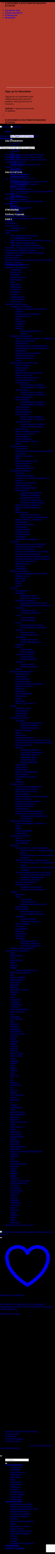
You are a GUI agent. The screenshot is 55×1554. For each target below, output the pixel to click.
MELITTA (9, 199)
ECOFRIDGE (16, 1019)
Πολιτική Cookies (13, 1441)
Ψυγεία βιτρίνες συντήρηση (32, 387)
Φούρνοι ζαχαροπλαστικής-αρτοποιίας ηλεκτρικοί (32, 878)
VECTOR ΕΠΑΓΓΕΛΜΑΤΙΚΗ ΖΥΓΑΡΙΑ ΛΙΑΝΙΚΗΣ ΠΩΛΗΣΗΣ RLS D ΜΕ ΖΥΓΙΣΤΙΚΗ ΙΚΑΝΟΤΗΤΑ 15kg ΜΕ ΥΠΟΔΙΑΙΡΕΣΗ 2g (26, 1306)
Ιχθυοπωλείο (16, 279)
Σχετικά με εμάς (12, 10)
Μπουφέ (19, 747)
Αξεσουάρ (14, 206)
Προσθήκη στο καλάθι (10, 1314)
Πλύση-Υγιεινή (16, 784)
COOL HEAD (16, 1004)
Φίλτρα (18, 360)
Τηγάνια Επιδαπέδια (24, 654)
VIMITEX (14, 1215)
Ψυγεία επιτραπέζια (24, 397)
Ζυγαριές (13, 203)
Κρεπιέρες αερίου (28, 919)
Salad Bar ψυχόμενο (29, 728)
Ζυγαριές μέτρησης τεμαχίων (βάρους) (32, 559)
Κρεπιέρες (20, 916)
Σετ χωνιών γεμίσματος (30, 500)
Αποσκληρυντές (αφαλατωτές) (34, 816)
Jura (7, 179)
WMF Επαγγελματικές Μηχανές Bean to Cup (30, 240)
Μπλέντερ (19, 688)
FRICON (14, 1051)
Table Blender (16, 172)
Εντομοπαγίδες (22, 794)
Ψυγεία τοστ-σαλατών (25, 434)
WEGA (13, 1218)
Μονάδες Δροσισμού (24, 355)
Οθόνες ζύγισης (22, 564)
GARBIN (14, 1061)
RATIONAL (15, 1142)
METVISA (14, 1117)
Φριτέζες (19, 662)
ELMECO (14, 1024)
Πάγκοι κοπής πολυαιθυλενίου (34, 517)
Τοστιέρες (19, 931)
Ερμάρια (19, 311)
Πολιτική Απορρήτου (14, 1439)
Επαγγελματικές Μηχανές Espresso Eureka (24, 253)
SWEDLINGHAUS (18, 1183)
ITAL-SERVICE (17, 1095)
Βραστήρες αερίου (28, 595)
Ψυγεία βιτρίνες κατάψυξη (32, 385)
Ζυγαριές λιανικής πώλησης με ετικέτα (32, 556)
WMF (7, 233)
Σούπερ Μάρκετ (16, 166)
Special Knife (16, 169)
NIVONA (9, 204)
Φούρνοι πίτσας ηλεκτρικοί (32, 889)
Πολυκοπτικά (21, 527)
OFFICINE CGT (17, 1127)
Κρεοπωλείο (15, 289)
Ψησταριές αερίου (28, 941)
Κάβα (12, 282)
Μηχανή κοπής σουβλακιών (27, 505)
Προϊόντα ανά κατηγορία (16, 304)
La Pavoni (9, 194)
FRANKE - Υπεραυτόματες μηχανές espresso (25, 159)
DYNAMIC (15, 1017)
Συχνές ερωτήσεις (14, 13)
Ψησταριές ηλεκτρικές (30, 943)
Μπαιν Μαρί (20, 637)
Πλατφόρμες (20, 568)
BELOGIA (14, 985)
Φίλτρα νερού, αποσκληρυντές (29, 813)
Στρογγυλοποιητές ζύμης (26, 461)
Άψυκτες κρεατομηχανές (31, 493)
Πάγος (12, 191)
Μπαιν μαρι (20, 578)
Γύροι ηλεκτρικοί (27, 902)
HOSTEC (14, 1075)
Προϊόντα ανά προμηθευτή (26, 136)
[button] (10, 18)
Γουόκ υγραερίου (28, 620)
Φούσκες (19, 328)
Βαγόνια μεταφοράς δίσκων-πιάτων (31, 573)
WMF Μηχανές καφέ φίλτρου (23, 243)
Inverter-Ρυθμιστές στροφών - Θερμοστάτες (34, 338)
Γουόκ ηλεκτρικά (27, 617)
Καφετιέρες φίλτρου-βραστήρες (29, 684)
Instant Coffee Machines (26, 970)
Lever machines (17, 196)
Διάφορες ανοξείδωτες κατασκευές (30, 309)
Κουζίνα (14, 588)
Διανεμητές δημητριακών (31, 752)
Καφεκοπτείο (16, 287)
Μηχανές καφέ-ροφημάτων (22, 671)
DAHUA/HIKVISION (19, 1009)
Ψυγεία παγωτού (23, 422)
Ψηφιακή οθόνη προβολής (22, 948)
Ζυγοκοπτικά (21, 448)
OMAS (13, 1129)
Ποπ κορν (19, 926)
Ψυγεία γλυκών (22, 390)
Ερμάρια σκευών (23, 316)
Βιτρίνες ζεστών (22, 576)
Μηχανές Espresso (13, 262)
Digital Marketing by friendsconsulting (34, 1453)
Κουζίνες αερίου (27, 632)
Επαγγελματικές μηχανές (26, 184)
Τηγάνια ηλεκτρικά (28, 659)
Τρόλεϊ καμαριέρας (23, 831)
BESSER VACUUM (19, 990)
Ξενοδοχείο (15, 292)
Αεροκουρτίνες (22, 343)
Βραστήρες (20, 593)
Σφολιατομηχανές (23, 463)
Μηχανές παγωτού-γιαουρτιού (28, 373)
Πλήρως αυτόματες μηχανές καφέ (25, 164)
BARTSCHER (16, 980)
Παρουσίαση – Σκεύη (18, 193)
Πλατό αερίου (26, 649)
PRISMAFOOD (17, 1137)
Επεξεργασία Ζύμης (19, 446)
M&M (12, 1110)
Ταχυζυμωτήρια (22, 466)
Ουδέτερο (19, 644)
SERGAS (14, 1166)
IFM (12, 1080)
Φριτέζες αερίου (27, 664)
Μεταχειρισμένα (12, 257)
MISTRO (14, 1120)
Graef (7, 167)
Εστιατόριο (14, 145)
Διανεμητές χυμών (28, 757)
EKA (12, 1022)
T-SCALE (14, 1186)
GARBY (14, 1063)
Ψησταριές (20, 938)
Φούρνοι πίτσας (22, 884)
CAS (12, 997)
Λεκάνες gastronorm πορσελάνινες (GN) (33, 742)
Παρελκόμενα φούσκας (30, 331)
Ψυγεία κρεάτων (22, 409)
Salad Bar (19, 720)
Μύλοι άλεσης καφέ (14, 265)
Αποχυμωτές (21, 676)
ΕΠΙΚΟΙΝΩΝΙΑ (12, 1546)
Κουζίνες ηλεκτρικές (29, 635)
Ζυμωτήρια (20, 453)
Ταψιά (18, 779)
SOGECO (14, 1178)
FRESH (13, 1049)
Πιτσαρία (14, 294)
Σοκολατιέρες (21, 696)
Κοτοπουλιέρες (22, 909)
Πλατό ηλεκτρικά (27, 652)
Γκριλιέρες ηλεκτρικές (30, 613)
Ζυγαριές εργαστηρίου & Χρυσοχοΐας (32, 551)
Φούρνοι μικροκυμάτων (26, 882)
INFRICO (14, 1083)
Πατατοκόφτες (21, 522)
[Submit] (6, 1463)
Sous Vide (20, 473)
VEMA (13, 1213)
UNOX (13, 1208)
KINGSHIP (15, 1100)
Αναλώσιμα (20, 238)
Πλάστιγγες (20, 566)
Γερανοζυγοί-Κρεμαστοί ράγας (29, 546)
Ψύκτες (18, 444)
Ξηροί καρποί (21, 764)
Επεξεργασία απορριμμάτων (28, 801)
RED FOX (14, 1144)
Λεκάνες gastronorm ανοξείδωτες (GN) (32, 740)
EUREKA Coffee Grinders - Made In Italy (23, 157)
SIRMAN (14, 1173)
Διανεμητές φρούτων (29, 755)
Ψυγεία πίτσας (21, 429)
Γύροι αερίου (26, 899)
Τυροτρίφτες (20, 537)
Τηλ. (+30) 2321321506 (40, 1446)
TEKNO (13, 1195)
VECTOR (14, 1210)
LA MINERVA (16, 1107)
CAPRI (13, 995)
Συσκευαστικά (21, 843)
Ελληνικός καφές (23, 681)
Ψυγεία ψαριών (22, 436)
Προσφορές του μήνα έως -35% (19, 1225)
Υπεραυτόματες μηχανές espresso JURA (33, 191)
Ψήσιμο (13, 892)
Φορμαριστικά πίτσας (25, 468)
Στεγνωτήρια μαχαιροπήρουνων (29, 811)
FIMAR (13, 1044)
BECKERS (15, 982)
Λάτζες (18, 319)
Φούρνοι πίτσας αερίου (30, 887)
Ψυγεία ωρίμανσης (23, 439)
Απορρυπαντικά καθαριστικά (28, 786)
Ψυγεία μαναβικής (23, 412)
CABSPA (14, 992)
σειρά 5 (18, 213)
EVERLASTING (17, 1034)
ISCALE (14, 1090)
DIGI (12, 1014)
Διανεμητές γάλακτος (29, 750)
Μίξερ (17, 458)
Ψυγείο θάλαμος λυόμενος (27, 441)
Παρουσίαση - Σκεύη (19, 718)
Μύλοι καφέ (20, 691)
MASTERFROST (18, 1115)
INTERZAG (15, 1085)
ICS (12, 1078)
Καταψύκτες (20, 370)
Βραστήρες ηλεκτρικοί (30, 598)
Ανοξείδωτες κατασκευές (21, 306)
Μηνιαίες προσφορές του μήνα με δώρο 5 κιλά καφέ (28, 260)
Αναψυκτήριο (16, 270)
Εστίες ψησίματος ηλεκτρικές (33, 627)
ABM (12, 953)
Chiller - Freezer (22, 365)
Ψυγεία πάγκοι (22, 414)
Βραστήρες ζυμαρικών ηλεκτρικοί (35, 605)
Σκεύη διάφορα (22, 774)
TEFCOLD (15, 1193)
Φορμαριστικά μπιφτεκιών (27, 539)
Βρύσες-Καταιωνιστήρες (26, 791)
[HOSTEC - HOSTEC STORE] (10, 127)
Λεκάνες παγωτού (23, 745)
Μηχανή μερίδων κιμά (30, 497)
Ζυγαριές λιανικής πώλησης (28, 554)
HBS (12, 1073)
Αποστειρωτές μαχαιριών (26, 789)
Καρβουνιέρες (21, 906)
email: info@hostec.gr (10, 1448)
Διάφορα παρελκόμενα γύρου (33, 904)
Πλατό (18, 647)
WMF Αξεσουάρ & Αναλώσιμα (23, 235)
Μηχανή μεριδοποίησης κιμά (28, 507)
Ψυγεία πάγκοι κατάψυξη (31, 417)
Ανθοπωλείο (16, 272)
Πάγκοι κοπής (21, 512)
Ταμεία (18, 828)
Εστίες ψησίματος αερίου (31, 625)
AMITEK (14, 965)
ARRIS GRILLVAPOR (20, 973)
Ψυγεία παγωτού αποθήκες (32, 424)
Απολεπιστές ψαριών (25, 475)
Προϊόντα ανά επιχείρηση (16, 267)
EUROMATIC (16, 1031)
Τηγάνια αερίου (27, 657)
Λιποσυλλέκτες (22, 808)
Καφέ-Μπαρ (15, 151)
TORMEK (9, 221)
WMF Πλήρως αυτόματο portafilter (25, 245)
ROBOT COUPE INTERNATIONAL (26, 1151)
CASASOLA (15, 1000)
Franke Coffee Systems (15, 162)
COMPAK (14, 1002)
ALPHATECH (16, 960)
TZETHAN (15, 1205)
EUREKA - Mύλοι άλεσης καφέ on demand (24, 155)
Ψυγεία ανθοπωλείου (25, 380)
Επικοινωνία (11, 15)
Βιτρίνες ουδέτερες (23, 730)
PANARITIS (15, 1132)
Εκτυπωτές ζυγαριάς (24, 549)
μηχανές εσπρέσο (18, 208)
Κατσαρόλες (20, 735)
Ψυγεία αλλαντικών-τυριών (27, 377)
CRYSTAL (15, 1007)
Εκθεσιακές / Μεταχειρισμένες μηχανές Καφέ (25, 248)
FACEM (13, 1036)
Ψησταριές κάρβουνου (30, 946)
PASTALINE (15, 1134)
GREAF (13, 1071)
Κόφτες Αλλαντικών (19, 174)
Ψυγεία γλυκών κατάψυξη (31, 392)
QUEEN (14, 1139)
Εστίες (18, 622)
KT (11, 1102)
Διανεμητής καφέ (28, 760)
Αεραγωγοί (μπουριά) (25, 341)
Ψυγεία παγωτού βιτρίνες (31, 426)
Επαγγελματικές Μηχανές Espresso (21, 250)
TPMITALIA (15, 1203)
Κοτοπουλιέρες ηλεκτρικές (32, 914)
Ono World (20, 189)
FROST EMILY (17, 1053)
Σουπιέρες (20, 581)
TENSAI (14, 1198)
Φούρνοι (14, 845)
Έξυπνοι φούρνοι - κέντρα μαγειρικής (32, 848)
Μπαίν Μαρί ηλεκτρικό (30, 642)
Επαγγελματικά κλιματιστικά (27, 353)
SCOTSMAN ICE (18, 1164)
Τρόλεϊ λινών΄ (21, 833)
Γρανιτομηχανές (22, 679)
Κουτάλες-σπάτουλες (24, 737)
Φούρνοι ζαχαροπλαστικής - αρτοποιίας (33, 872)
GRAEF (13, 1068)
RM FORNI (15, 1149)
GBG (12, 1066)
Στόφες (18, 583)
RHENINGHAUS (18, 1146)
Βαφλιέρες (20, 894)
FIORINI (14, 1046)
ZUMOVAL (15, 1222)
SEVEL (13, 1169)
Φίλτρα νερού (26, 818)
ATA (12, 975)
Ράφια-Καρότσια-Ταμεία (20, 821)
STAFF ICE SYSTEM (20, 1181)
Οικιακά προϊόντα (18, 186)
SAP (12, 1159)
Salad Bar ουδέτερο (29, 725)
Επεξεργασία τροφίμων (20, 470)
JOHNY (13, 1098)
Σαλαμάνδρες (21, 929)
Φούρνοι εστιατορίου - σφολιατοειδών (32, 860)
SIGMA (13, 1171)
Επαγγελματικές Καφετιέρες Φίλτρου (26, 201)
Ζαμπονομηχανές (23, 485)
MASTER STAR (17, 1112)
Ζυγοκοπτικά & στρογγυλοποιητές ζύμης (33, 451)
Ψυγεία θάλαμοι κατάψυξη (32, 402)
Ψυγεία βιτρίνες (22, 382)
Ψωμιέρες (19, 782)
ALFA (12, 958)
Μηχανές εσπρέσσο (24, 686)
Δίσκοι (18, 733)
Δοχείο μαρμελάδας (29, 762)
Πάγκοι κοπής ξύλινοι (30, 515)
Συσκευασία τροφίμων (19, 199)
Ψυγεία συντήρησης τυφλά (27, 431)
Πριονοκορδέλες (22, 529)
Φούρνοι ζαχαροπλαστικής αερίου (35, 875)
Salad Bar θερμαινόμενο (31, 723)
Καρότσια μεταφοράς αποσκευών (30, 823)
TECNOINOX (16, 1191)
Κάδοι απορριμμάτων (25, 804)
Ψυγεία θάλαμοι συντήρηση (32, 404)
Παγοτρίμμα (20, 715)
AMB (12, 963)
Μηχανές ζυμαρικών (24, 456)
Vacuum (19, 838)
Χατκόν (18, 586)
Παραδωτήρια (21, 769)
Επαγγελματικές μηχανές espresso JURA (28, 181)
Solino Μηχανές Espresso (17, 216)
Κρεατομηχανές (22, 490)
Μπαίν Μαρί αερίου (29, 639)
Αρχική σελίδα (6, 136)
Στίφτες (18, 698)
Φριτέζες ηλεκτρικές (29, 666)
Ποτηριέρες (20, 321)
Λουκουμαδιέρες (22, 924)
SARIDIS (14, 1161)
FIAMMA (14, 1041)
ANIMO (13, 968)
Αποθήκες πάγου (23, 708)
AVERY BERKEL (18, 977)
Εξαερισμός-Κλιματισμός (21, 336)
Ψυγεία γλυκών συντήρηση (32, 395)
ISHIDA (13, 1093)
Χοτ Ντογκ (20, 936)
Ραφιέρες (19, 324)
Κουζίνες (19, 630)
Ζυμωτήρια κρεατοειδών (26, 488)
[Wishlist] (1, 1237)
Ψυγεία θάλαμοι (22, 399)
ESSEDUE (15, 1029)
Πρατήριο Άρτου (17, 297)
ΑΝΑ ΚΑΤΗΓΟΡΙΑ (13, 1502)
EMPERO (14, 1026)
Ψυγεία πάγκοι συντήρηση (32, 419)
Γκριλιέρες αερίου (28, 610)
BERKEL (14, 987)
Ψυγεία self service (23, 375)
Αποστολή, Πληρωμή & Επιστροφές (21, 1431)
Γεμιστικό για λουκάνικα (26, 483)
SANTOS (14, 1156)
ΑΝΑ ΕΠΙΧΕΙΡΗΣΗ (14, 141)
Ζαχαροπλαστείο (17, 277)
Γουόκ (18, 615)
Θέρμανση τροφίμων (19, 571)
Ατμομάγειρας (21, 591)
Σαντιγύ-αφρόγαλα (23, 693)
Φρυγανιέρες (21, 933)
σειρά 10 (19, 211)
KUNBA (14, 1105)
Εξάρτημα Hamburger (30, 495)
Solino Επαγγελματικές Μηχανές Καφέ (27, 218)
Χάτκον (18, 669)
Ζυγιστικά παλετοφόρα (25, 561)
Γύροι (17, 897)
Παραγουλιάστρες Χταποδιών (28, 519)
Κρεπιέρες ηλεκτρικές (30, 921)
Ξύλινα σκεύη (21, 767)
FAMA (13, 1039)
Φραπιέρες (20, 701)
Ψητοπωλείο (15, 168)
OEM (12, 1124)
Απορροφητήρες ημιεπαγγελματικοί (31, 346)
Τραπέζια (19, 326)
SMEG (13, 1176)
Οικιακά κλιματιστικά (24, 358)
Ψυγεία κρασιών (22, 407)
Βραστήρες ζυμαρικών (25, 600)
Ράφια (18, 826)
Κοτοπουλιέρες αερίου (30, 911)
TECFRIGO (15, 1188)
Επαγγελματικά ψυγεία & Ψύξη (22, 179)
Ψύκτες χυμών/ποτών (25, 703)
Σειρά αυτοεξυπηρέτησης (26, 772)
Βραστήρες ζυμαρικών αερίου (33, 603)
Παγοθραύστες (22, 711)
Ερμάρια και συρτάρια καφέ (27, 314)
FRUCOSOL (16, 1056)
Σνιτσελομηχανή (22, 534)
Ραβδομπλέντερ (17, 177)
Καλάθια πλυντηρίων (24, 806)
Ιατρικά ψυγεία (21, 368)
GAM (12, 1058)
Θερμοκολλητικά (22, 840)
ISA (12, 1088)
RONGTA (14, 1154)
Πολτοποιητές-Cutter (24, 524)
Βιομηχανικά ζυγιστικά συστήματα (30, 544)
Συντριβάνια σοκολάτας (25, 777)
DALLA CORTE (17, 1012)
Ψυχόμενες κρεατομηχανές (32, 502)
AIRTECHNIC (16, 955)
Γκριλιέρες (20, 608)
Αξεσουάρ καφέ (22, 674)
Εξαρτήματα (20, 350)
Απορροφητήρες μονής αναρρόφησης (32, 348)
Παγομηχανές (21, 713)
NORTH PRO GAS (19, 1122)
